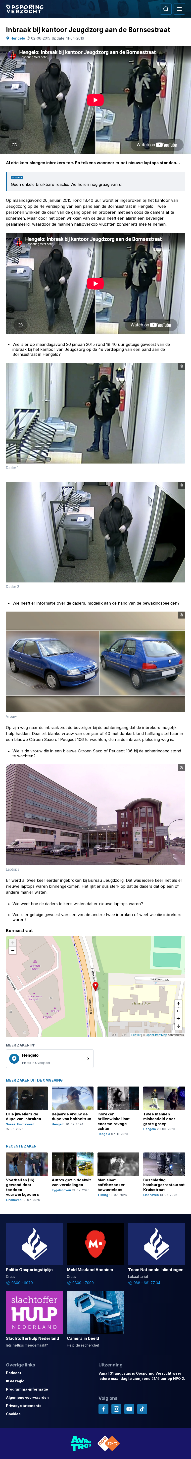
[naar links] (178, 1011)
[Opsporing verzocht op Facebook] (103, 1409)
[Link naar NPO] (108, 1443)
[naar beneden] (178, 1026)
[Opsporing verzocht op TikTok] (142, 1409)
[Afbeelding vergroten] (181, 366)
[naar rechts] (178, 1018)
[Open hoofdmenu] (179, 9)
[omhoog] (178, 1003)
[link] (50, 1058)
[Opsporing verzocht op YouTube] (129, 1409)
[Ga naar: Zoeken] (166, 9)
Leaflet (136, 1035)
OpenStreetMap (156, 1035)
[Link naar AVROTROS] (81, 1443)
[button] (95, 986)
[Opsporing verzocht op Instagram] (116, 1409)
